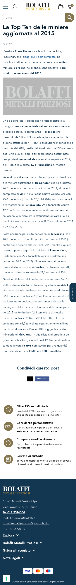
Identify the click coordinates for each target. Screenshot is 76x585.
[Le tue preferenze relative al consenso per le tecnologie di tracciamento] (6, 578)
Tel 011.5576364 (14, 512)
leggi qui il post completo (40, 57)
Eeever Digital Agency (52, 581)
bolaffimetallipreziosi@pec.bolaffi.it (26, 523)
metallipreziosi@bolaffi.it (19, 518)
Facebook (42, 379)
